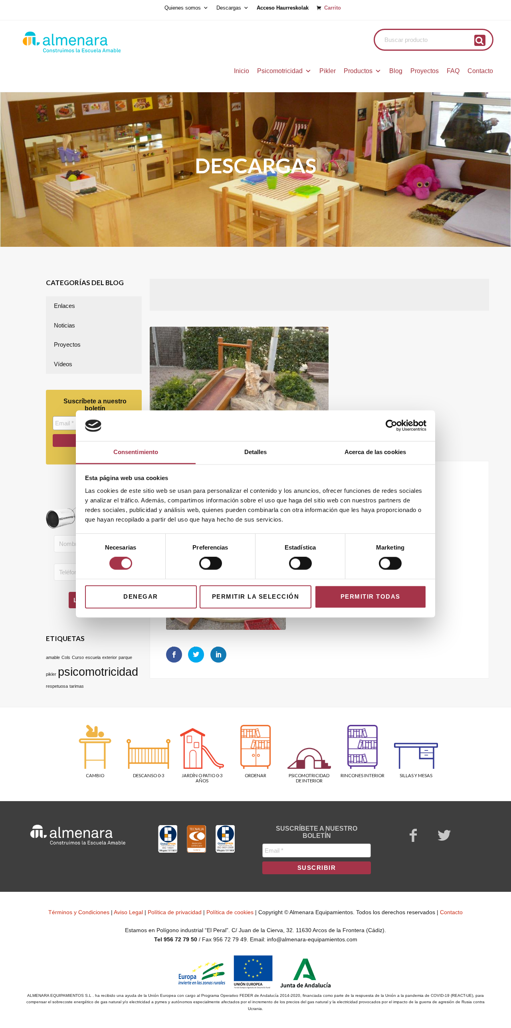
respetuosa (57, 686)
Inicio (241, 70)
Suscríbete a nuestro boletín (95, 405)
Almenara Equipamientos (94, 42)
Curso (78, 657)
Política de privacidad (175, 912)
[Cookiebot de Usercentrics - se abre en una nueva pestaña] (391, 426)
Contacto (480, 70)
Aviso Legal (128, 912)
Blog (395, 70)
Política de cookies (230, 912)
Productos (358, 70)
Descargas (228, 8)
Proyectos (424, 70)
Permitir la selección (255, 596)
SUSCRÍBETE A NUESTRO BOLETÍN (316, 832)
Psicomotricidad (280, 70)
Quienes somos (182, 8)
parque (125, 657)
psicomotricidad (98, 671)
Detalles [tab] (255, 452)
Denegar (140, 596)
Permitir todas (370, 596)
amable (53, 657)
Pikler (327, 70)
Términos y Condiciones (78, 912)
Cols (65, 657)
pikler (51, 674)
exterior (109, 657)
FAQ (453, 70)
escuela (93, 657)
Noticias (64, 325)
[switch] (210, 563)
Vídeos (63, 364)
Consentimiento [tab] (135, 452)
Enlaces (64, 305)
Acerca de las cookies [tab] (375, 452)
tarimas (76, 686)
